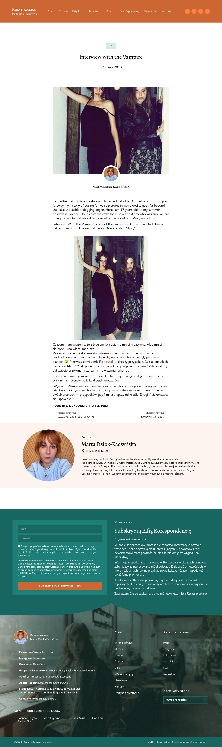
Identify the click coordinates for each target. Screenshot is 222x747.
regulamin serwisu (90, 573)
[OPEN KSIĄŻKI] (82, 11)
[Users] (207, 11)
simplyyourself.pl (200, 741)
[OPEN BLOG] (114, 11)
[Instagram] (194, 11)
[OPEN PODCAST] (100, 11)
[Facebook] (200, 11)
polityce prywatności (53, 569)
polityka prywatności (64, 573)
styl (111, 46)
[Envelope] (187, 11)
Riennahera (24, 9)
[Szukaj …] (180, 11)
